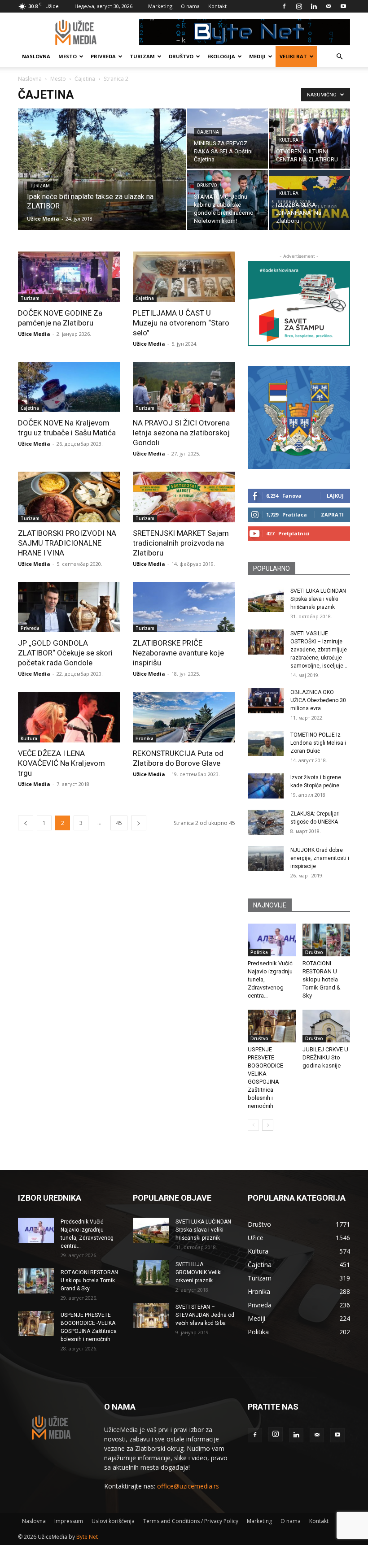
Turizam (142, 56)
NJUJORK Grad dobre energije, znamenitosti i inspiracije (319, 858)
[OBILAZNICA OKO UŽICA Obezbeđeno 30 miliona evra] (266, 700)
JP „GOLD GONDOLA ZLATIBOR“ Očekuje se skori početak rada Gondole (65, 652)
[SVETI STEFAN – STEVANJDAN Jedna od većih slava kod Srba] (151, 1315)
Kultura (288, 140)
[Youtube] (343, 6)
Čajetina (84, 78)
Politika (259, 952)
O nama (190, 6)
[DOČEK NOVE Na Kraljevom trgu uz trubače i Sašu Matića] (69, 387)
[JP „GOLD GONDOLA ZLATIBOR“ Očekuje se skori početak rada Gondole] (69, 607)
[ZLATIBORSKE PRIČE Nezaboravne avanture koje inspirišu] (184, 607)
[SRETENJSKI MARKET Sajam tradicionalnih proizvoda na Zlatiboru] (184, 497)
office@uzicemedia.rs (188, 1486)
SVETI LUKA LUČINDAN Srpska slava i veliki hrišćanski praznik (318, 599)
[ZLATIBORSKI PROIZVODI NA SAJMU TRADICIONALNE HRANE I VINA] (69, 497)
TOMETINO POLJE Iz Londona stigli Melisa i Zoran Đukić (318, 743)
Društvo (181, 56)
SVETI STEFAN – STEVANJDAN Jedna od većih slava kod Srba (204, 1315)
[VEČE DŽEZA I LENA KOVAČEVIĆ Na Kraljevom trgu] (69, 717)
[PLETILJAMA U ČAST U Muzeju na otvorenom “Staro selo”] (184, 277)
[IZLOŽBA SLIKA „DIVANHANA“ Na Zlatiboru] (309, 200)
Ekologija (221, 56)
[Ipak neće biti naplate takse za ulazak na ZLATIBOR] (102, 181)
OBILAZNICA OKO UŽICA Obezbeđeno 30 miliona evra (318, 700)
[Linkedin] (313, 6)
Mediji (257, 56)
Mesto (67, 56)
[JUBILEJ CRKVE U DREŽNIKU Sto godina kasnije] (326, 1026)
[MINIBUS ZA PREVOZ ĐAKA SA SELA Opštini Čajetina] (227, 138)
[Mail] (328, 6)
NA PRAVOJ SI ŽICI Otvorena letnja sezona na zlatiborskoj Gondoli (181, 432)
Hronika (144, 738)
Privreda (103, 56)
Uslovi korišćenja (113, 1521)
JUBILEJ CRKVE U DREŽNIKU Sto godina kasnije (325, 1057)
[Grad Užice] (299, 417)
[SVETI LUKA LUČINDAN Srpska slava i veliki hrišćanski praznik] (266, 599)
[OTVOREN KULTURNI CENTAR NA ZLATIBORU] (309, 138)
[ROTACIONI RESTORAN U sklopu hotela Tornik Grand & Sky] (326, 940)
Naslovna (36, 56)
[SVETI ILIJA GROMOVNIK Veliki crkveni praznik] (151, 1272)
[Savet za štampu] (299, 303)
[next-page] (138, 823)
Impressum (68, 1521)
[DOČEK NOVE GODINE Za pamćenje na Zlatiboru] (69, 277)
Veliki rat (293, 56)
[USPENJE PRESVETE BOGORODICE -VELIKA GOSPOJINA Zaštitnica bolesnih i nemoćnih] (272, 1026)
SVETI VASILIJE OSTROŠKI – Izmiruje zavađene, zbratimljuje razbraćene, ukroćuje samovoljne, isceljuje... (318, 649)
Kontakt (217, 6)
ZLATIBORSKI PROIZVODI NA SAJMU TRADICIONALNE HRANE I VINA (67, 543)
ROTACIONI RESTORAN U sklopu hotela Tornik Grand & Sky (321, 979)
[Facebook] (284, 6)
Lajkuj (335, 495)
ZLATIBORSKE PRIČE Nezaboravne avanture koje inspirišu (178, 652)
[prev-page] (25, 823)
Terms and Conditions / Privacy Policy (190, 1521)
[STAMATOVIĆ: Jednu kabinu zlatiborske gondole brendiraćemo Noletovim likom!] (227, 200)
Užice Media (43, 218)
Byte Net (87, 1537)
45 (119, 823)
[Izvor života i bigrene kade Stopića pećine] (266, 786)
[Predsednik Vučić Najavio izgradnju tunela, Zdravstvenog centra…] (272, 940)
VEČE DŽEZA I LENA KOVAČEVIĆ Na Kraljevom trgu (61, 763)
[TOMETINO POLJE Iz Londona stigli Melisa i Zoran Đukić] (266, 743)
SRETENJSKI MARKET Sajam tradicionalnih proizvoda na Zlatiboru (181, 543)
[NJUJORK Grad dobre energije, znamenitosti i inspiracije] (266, 858)
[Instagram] (299, 6)
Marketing (160, 6)
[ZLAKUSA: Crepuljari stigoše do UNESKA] (266, 822)
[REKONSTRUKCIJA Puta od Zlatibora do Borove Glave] (184, 717)
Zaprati (332, 514)
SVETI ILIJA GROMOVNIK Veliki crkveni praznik (198, 1272)
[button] (339, 56)
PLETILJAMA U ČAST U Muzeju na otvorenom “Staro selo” (181, 322)
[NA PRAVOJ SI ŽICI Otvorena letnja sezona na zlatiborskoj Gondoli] (184, 387)
